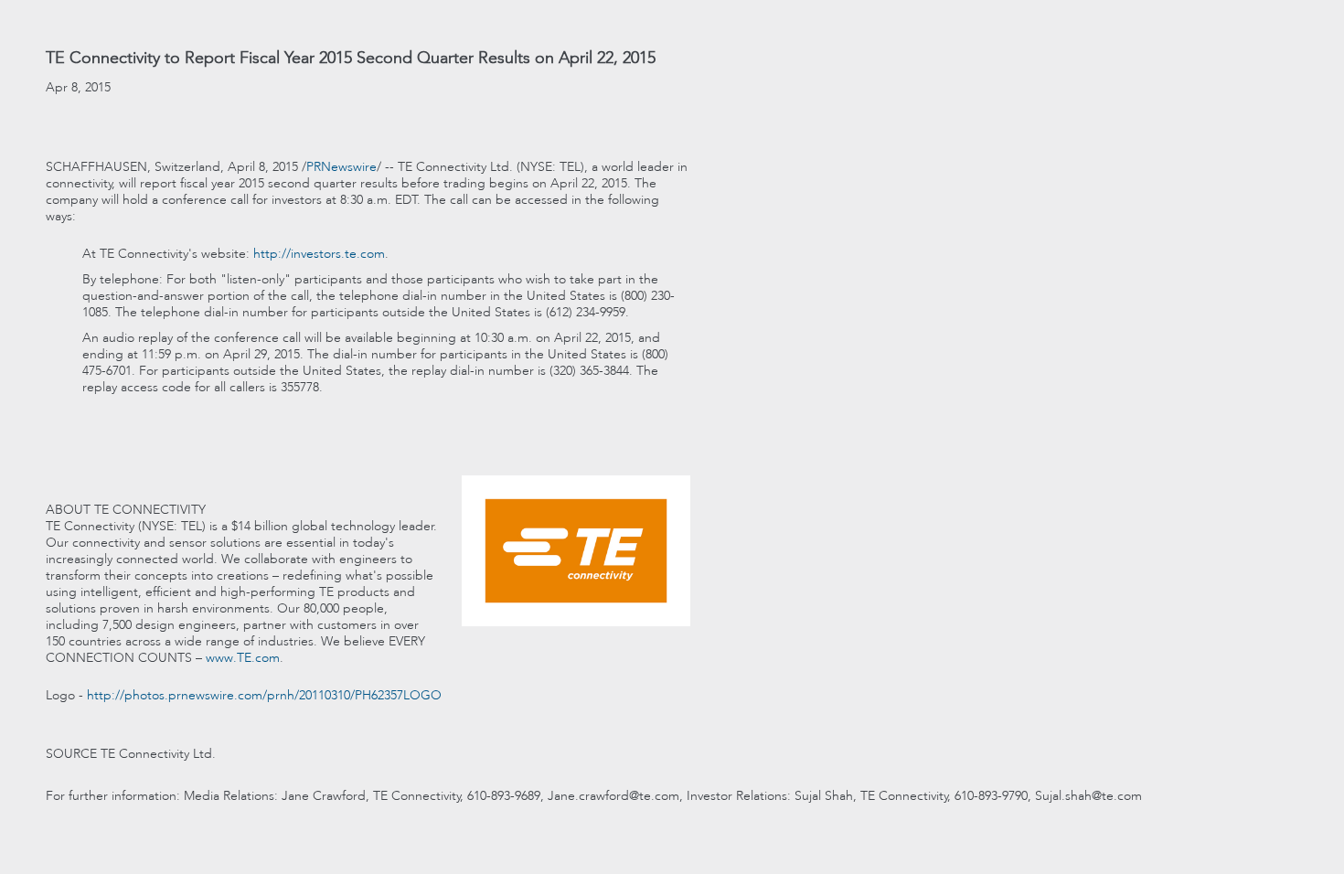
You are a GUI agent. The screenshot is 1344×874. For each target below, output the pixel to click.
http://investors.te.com (319, 253)
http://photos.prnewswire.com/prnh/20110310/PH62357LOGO (264, 695)
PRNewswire (341, 166)
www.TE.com (243, 657)
